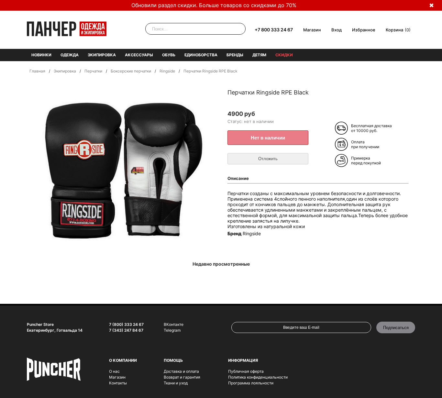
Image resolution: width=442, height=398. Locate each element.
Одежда (70, 54)
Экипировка (102, 54)
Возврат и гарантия (182, 377)
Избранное (363, 29)
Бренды (235, 54)
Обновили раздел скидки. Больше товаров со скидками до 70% (213, 5)
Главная (37, 71)
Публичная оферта (246, 371)
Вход (336, 29)
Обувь (168, 54)
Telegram (172, 330)
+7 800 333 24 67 (274, 29)
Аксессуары (139, 54)
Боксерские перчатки (131, 71)
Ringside (167, 71)
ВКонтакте (173, 324)
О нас (114, 371)
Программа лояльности (250, 383)
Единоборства (200, 54)
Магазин (312, 29)
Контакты (118, 383)
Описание (238, 178)
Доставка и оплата (181, 371)
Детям (259, 54)
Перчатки (93, 71)
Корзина (394, 29)
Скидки (284, 54)
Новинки (41, 54)
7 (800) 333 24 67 (126, 324)
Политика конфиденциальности (258, 377)
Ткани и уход (176, 383)
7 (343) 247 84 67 (126, 330)
